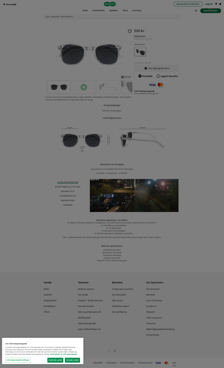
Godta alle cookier (55, 360)
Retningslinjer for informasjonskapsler (63, 354)
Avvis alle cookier (72, 360)
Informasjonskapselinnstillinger (18, 360)
